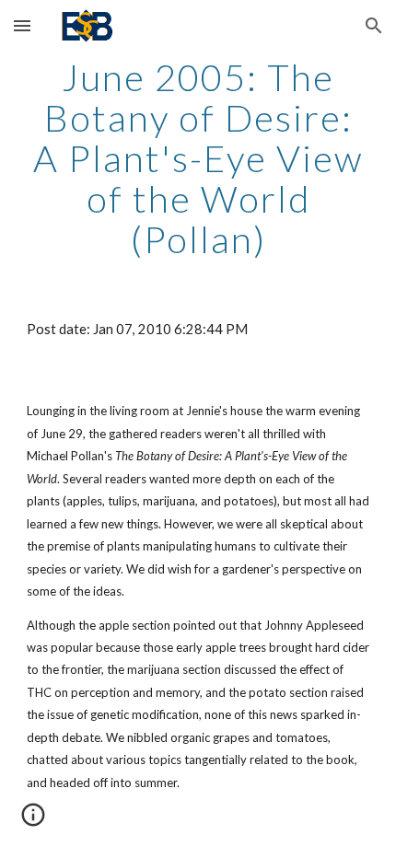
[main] (198, 158)
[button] (22, 25)
